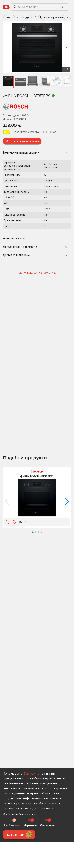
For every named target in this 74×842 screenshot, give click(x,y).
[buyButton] (8, 522)
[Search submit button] (62, 7)
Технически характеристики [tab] (37, 273)
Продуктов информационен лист (34, 132)
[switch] (32, 820)
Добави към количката (24, 141)
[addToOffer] (14, 522)
